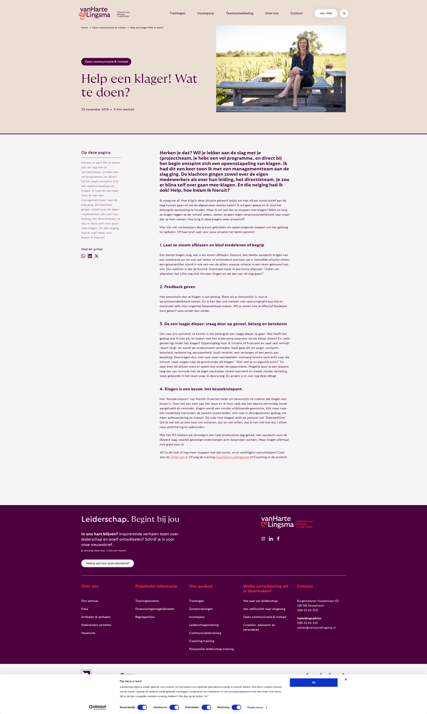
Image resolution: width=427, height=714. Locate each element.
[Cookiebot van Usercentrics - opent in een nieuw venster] (97, 707)
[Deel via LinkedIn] (90, 257)
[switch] (174, 707)
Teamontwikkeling (239, 13)
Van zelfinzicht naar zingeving (264, 609)
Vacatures (88, 633)
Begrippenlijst (145, 617)
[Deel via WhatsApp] (83, 257)
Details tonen (255, 707)
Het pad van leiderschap (260, 601)
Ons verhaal (89, 601)
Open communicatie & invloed (109, 28)
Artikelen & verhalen (95, 617)
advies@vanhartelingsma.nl (316, 627)
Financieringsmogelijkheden (154, 609)
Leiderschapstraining (204, 625)
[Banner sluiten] (346, 679)
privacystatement (240, 691)
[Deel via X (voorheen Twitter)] (97, 257)
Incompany (205, 13)
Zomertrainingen (201, 609)
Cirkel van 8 (178, 457)
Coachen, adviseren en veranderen (259, 627)
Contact (297, 13)
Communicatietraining (205, 633)
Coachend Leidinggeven (232, 457)
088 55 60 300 (307, 610)
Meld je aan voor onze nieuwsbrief (107, 563)
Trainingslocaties (147, 601)
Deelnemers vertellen (96, 625)
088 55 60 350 (307, 623)
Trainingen (177, 13)
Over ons (272, 13)
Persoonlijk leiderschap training (211, 649)
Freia (84, 609)
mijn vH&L (326, 13)
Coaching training (201, 641)
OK (314, 682)
